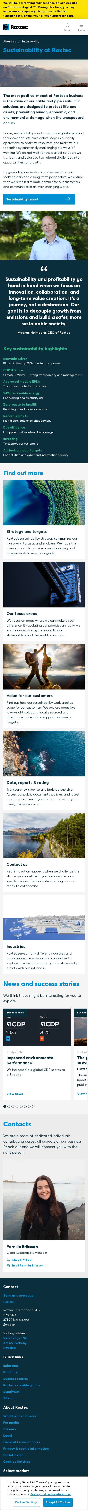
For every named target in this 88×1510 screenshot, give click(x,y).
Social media (13, 1455)
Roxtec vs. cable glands (21, 1385)
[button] (4, 1106)
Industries (11, 1366)
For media (11, 1422)
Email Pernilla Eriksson (27, 1265)
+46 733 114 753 (21, 1260)
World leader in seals (19, 1416)
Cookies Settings (16, 1461)
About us (9, 41)
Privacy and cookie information (50, 1494)
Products (10, 1372)
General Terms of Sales (21, 1442)
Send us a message (18, 1295)
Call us (8, 1302)
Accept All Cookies (58, 1502)
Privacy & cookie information (26, 1448)
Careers (9, 1429)
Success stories (15, 1379)
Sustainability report (22, 199)
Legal (7, 1435)
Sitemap (10, 1398)
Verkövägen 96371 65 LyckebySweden (15, 1343)
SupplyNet (11, 1392)
